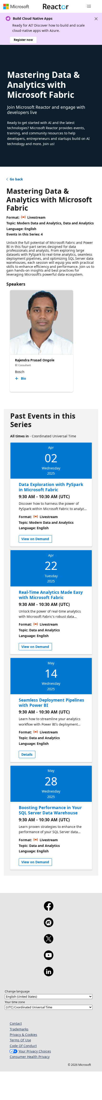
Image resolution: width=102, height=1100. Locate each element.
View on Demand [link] (35, 539)
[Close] (96, 19)
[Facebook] (48, 909)
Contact (16, 1023)
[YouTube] (48, 958)
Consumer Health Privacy (30, 1056)
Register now (23, 40)
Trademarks (19, 1029)
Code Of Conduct (23, 1045)
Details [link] (26, 754)
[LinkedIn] (48, 974)
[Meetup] (48, 925)
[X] (48, 942)
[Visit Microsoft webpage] (16, 6)
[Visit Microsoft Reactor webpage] (55, 6)
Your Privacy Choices (35, 1051)
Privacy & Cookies (23, 1034)
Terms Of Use (20, 1040)
